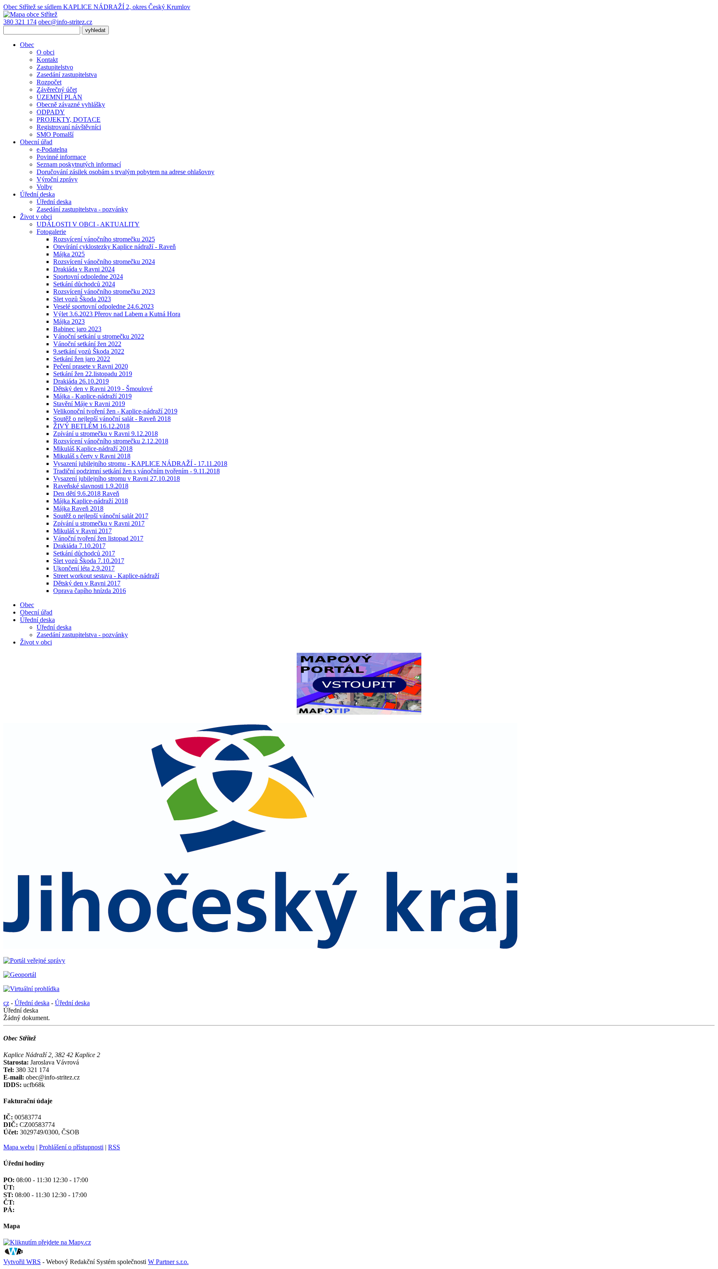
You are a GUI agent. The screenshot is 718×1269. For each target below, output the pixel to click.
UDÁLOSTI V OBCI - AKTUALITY (88, 224)
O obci (45, 52)
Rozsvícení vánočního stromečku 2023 (104, 291)
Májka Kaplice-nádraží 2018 (90, 500)
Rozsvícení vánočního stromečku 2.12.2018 (110, 441)
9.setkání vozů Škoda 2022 (88, 351)
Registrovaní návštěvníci (69, 126)
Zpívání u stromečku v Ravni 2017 (99, 523)
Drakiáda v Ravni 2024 (84, 269)
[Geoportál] (19, 974)
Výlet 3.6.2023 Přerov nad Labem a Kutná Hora (116, 313)
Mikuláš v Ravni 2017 (82, 530)
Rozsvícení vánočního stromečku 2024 (104, 261)
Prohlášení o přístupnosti (71, 1147)
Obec (27, 44)
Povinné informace (61, 156)
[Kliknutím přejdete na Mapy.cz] (47, 1242)
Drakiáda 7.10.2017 (79, 545)
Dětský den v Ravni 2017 (86, 583)
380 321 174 (20, 21)
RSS (114, 1147)
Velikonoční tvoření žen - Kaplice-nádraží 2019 (115, 411)
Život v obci (36, 216)
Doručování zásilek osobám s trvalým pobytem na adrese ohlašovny (125, 171)
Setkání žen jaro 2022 (81, 358)
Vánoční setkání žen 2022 (87, 343)
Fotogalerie (51, 231)
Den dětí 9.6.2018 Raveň (86, 493)
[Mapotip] (359, 712)
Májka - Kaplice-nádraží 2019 (92, 396)
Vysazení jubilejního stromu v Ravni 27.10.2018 (116, 478)
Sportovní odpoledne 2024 (88, 276)
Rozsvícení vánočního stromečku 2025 (104, 239)
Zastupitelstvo (55, 67)
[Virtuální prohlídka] (31, 988)
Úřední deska (37, 194)
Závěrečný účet (57, 89)
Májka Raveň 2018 (78, 508)
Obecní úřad (36, 141)
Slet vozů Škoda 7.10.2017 (88, 560)
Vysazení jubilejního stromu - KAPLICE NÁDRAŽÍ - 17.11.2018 (140, 463)
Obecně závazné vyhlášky (71, 104)
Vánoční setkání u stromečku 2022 (98, 336)
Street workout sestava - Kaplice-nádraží (106, 575)
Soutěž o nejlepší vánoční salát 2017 (100, 515)
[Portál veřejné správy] (34, 960)
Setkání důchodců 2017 (84, 553)
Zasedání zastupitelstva (67, 74)
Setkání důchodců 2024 (84, 284)
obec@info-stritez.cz (65, 21)
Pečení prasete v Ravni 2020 (90, 366)
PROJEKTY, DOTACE (69, 119)
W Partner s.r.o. (168, 1261)
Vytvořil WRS (22, 1261)
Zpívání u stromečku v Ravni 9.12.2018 (105, 433)
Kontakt (47, 59)
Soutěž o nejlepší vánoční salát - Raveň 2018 (112, 418)
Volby (44, 186)
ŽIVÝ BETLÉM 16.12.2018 (91, 426)
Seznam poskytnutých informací (79, 164)
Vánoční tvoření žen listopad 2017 (98, 538)
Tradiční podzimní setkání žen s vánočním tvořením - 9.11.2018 (136, 471)
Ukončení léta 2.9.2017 (84, 568)
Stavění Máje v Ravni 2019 (89, 403)
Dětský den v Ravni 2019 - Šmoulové (102, 388)
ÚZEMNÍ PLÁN (59, 97)
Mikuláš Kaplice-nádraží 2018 (93, 448)
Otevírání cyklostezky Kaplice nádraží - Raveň (114, 246)
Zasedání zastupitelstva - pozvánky (82, 209)
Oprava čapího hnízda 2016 (89, 590)
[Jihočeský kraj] (260, 946)
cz (6, 1002)
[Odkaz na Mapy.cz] (30, 14)
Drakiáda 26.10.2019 (81, 381)
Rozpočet (49, 82)
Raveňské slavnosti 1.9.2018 (90, 485)
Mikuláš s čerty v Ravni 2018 (91, 456)
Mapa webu (18, 1147)
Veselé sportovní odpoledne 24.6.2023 (103, 306)
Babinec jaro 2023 (77, 328)
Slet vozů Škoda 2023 (82, 298)
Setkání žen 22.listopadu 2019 (92, 373)
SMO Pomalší (55, 134)
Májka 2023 (69, 321)
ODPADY (51, 112)
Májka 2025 (69, 254)
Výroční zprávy (57, 179)
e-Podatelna (52, 149)
